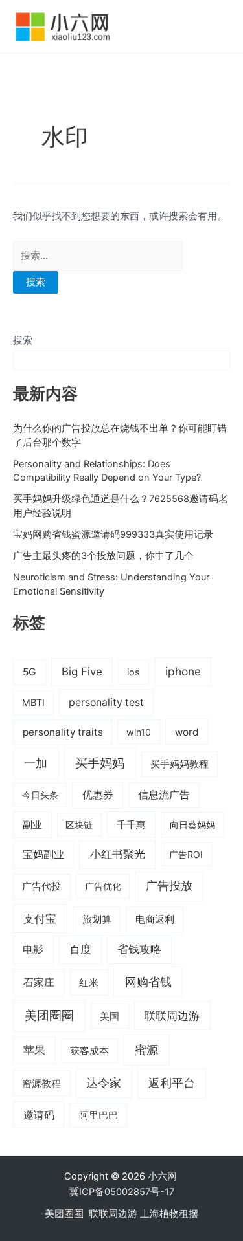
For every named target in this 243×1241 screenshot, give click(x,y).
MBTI (33, 702)
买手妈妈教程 (179, 764)
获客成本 (89, 1051)
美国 (109, 1016)
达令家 (103, 1083)
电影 (33, 949)
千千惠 (131, 824)
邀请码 (38, 1114)
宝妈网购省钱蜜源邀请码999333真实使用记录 (113, 534)
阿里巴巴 (98, 1115)
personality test (106, 702)
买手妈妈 (99, 763)
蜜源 (146, 1049)
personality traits (63, 732)
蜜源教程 (41, 1084)
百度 (80, 949)
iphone (183, 671)
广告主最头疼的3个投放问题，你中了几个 (103, 556)
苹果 (34, 1050)
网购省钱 (148, 981)
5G (29, 672)
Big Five (82, 671)
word (187, 732)
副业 (32, 824)
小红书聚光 (117, 854)
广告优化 (103, 886)
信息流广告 (164, 795)
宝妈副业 (43, 854)
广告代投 (41, 886)
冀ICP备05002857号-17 (121, 1192)
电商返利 (154, 919)
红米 (88, 982)
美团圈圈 (49, 1015)
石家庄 (38, 982)
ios (133, 671)
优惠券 (97, 795)
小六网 (163, 1176)
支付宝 (39, 918)
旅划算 (96, 919)
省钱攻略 (139, 949)
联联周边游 (172, 1015)
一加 (35, 763)
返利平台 (171, 1083)
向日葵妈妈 (192, 824)
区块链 (79, 824)
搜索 (22, 340)
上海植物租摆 (169, 1214)
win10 (138, 732)
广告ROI (186, 854)
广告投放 (169, 885)
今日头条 (40, 794)
